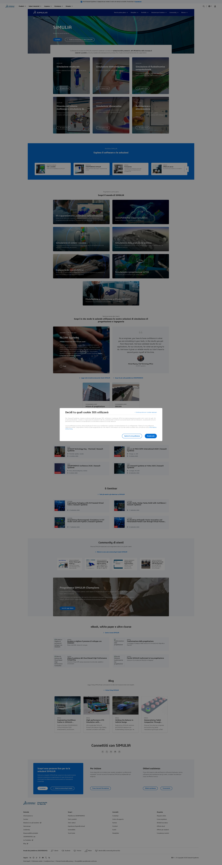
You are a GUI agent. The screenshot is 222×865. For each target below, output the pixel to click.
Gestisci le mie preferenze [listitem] (132, 436)
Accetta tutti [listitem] (151, 436)
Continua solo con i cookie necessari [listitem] (146, 412)
